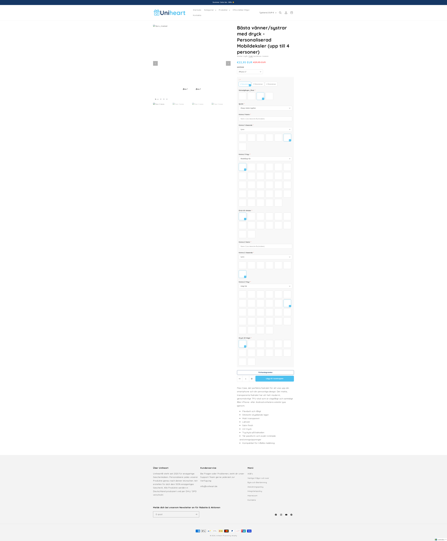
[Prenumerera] (196, 514)
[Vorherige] (155, 63)
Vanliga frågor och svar (258, 478)
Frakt (251, 56)
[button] (210, 10)
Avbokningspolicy (255, 487)
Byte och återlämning (257, 482)
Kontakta (252, 500)
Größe (240, 67)
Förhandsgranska (265, 372)
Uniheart (219, 535)
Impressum (252, 495)
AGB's (250, 474)
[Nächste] (228, 63)
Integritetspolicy (255, 491)
